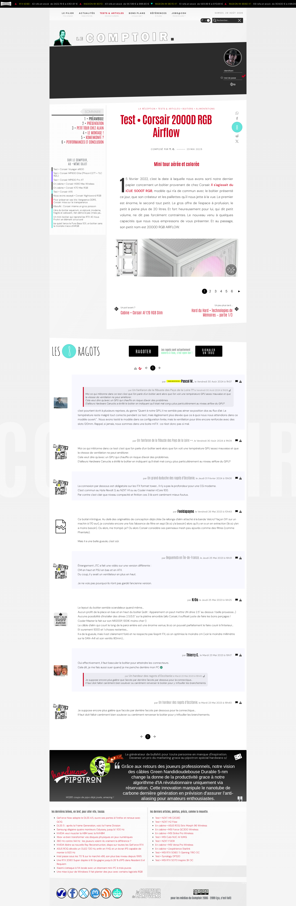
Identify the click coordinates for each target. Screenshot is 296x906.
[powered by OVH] (61, 893)
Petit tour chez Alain (90, 127)
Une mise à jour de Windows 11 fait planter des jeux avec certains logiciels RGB (100, 871)
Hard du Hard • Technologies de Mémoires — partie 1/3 (212, 312)
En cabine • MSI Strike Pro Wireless (174, 833)
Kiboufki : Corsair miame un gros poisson (74, 206)
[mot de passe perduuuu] (232, 86)
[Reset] (239, 20)
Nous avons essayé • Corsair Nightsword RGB (77, 195)
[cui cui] (84, 893)
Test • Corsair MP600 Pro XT (68, 179)
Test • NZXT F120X (165, 841)
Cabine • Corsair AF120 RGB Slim (142, 312)
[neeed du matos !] (117, 893)
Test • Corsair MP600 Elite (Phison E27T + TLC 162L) (77, 174)
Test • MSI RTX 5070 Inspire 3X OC (174, 860)
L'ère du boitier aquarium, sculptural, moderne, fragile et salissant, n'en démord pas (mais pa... (77, 211)
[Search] (214, 20)
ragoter (143, 351)
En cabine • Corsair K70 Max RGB (70, 187)
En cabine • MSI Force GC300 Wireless (176, 829)
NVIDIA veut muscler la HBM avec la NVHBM (81, 833)
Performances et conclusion (85, 141)
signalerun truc (208, 351)
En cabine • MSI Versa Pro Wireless (174, 844)
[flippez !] (95, 893)
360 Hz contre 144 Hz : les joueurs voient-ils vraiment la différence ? (94, 841)
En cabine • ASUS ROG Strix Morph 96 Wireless (181, 825)
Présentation (95, 123)
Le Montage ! (96, 132)
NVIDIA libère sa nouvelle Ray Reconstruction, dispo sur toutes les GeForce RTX (100, 844)
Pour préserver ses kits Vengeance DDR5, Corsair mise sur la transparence (74, 201)
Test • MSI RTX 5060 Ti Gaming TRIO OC (177, 852)
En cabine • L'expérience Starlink (172, 848)
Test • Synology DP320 (167, 856)
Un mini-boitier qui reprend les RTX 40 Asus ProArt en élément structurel (76, 218)
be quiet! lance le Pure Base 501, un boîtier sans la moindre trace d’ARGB (77, 224)
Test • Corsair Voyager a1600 (68, 169)
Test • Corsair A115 (63, 191)
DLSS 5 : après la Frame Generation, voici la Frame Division (88, 825)
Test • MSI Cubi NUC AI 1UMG (171, 837)
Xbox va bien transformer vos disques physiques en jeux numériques (95, 837)
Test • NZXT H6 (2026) (167, 817)
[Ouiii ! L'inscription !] (233, 57)
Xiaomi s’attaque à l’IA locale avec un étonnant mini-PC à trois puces (94, 867)
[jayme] (72, 893)
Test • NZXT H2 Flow (166, 821)
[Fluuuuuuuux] (106, 893)
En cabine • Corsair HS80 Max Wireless (73, 183)
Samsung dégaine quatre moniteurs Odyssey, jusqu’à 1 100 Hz (90, 829)
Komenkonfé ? (95, 137)
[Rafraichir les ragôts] (140, 368)
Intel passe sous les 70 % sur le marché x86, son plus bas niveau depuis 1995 (99, 856)
